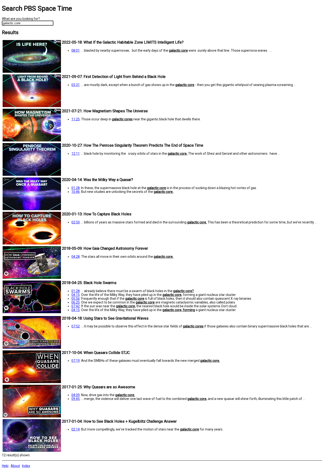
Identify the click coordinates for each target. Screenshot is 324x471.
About (15, 466)
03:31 (75, 85)
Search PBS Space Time (37, 8)
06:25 (75, 302)
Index (26, 466)
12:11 (75, 153)
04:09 (75, 395)
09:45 (75, 399)
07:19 (75, 360)
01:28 (75, 188)
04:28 (75, 256)
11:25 (75, 119)
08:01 (75, 50)
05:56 (75, 298)
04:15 (75, 295)
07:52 (75, 326)
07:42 (75, 306)
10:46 (75, 192)
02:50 (75, 222)
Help (5, 466)
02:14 (75, 429)
